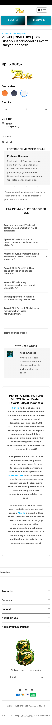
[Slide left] (14, 186)
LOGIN (13, 20)
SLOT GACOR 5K (21, 706)
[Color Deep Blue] (14, 93)
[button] (3, 10)
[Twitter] (7, 143)
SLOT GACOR (15, 475)
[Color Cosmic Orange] (5, 93)
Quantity (6, 102)
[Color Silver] (24, 93)
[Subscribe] (42, 677)
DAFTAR (39, 20)
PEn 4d (21, 513)
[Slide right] (37, 186)
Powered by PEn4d (37, 706)
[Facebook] (4, 143)
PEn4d (15, 408)
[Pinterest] (12, 143)
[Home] (21, 10)
